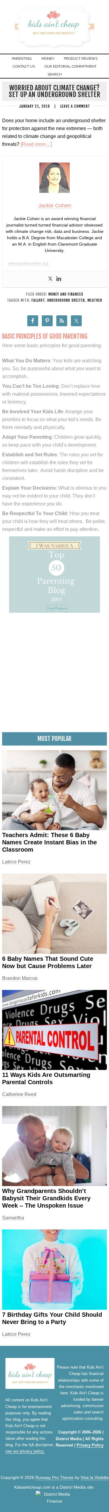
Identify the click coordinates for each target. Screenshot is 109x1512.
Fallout (38, 300)
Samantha (13, 1217)
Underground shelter (66, 300)
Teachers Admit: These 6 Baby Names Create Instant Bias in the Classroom (49, 842)
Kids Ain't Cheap (54, 47)
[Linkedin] (58, 279)
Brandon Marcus (20, 978)
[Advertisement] (54, 674)
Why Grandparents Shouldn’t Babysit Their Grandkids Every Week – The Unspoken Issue (46, 1198)
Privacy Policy (90, 1445)
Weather (95, 300)
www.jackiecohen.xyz (28, 263)
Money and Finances (65, 294)
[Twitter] (50, 279)
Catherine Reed (19, 1094)
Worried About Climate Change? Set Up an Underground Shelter (54, 91)
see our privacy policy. (25, 1451)
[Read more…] (36, 144)
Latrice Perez (16, 861)
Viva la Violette (95, 1477)
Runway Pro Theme (54, 1477)
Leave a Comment (75, 106)
